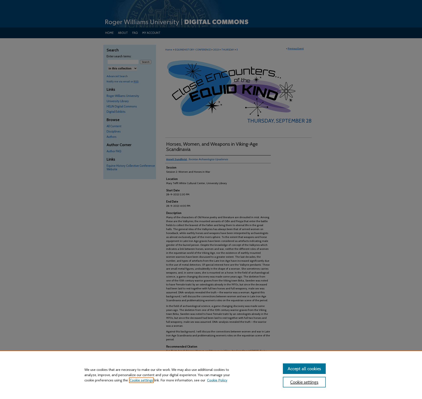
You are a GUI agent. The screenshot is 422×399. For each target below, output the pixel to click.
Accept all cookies (304, 368)
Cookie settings (141, 380)
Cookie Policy (217, 380)
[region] (211, 375)
